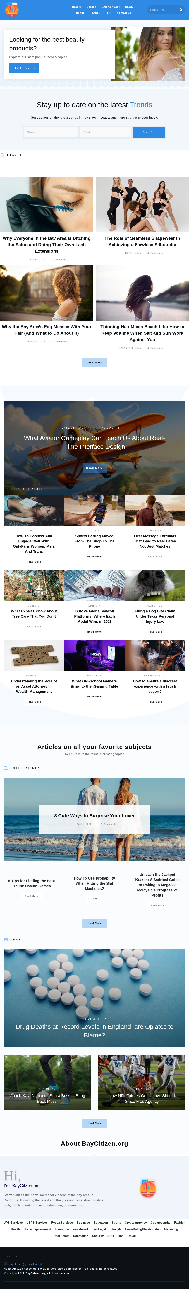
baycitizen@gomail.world (25, 1264)
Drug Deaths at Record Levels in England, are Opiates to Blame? (94, 998)
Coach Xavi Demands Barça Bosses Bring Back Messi (47, 1082)
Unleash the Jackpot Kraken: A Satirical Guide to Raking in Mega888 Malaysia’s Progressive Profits (157, 885)
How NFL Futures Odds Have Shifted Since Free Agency (141, 1082)
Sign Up (149, 132)
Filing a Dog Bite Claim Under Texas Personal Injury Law (155, 616)
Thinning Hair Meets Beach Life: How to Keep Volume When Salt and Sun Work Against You (142, 333)
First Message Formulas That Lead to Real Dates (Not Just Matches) (155, 541)
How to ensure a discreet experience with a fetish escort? (155, 686)
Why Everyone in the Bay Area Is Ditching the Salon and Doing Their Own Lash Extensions (47, 245)
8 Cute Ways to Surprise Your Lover (94, 819)
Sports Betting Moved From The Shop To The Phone (94, 541)
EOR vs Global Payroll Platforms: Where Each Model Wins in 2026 (94, 616)
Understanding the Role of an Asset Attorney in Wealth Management (34, 686)
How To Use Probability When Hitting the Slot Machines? (94, 883)
